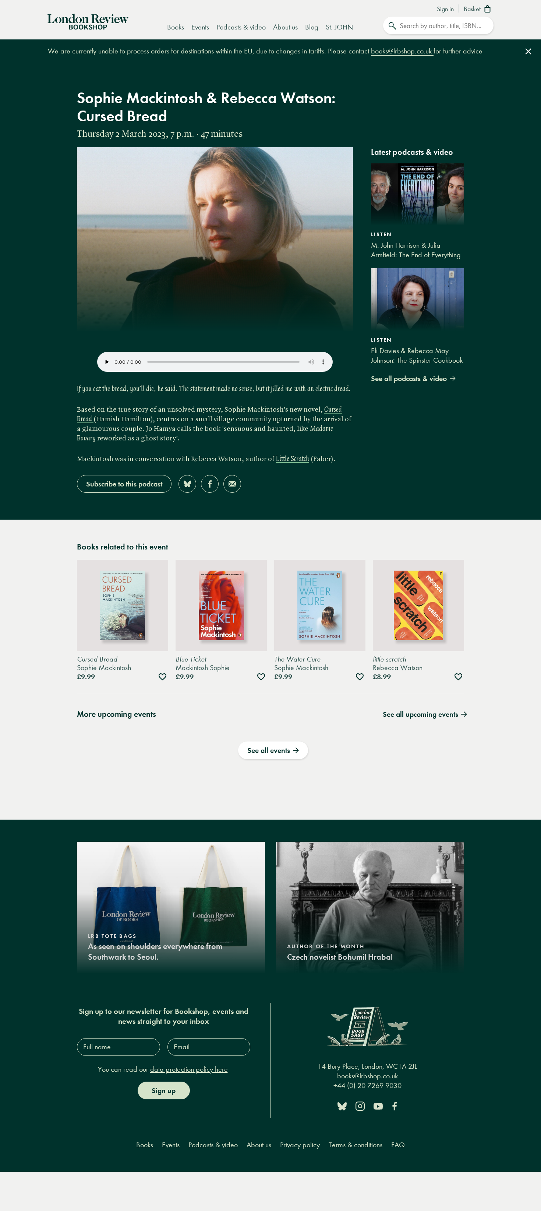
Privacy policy (300, 1145)
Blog (311, 27)
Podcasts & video (241, 27)
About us (285, 27)
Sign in (445, 9)
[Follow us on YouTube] (378, 1106)
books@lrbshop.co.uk (402, 51)
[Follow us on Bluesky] (342, 1106)
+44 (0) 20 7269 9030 (367, 1085)
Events (200, 27)
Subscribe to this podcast (124, 483)
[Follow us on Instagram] (360, 1106)
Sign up (164, 1090)
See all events (268, 750)
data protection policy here (189, 1069)
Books (175, 27)
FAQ (398, 1145)
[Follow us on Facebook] (394, 1106)
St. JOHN (339, 27)
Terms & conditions (355, 1145)
